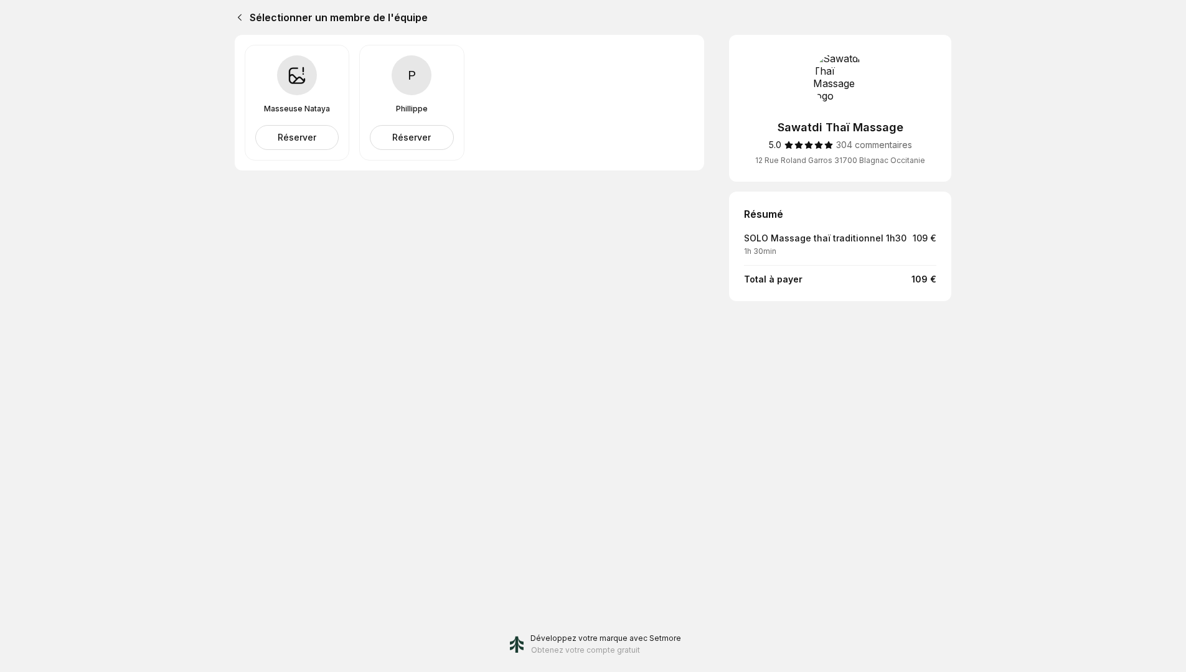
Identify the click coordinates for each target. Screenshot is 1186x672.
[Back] (237, 17)
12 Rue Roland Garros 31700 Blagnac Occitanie (840, 160)
